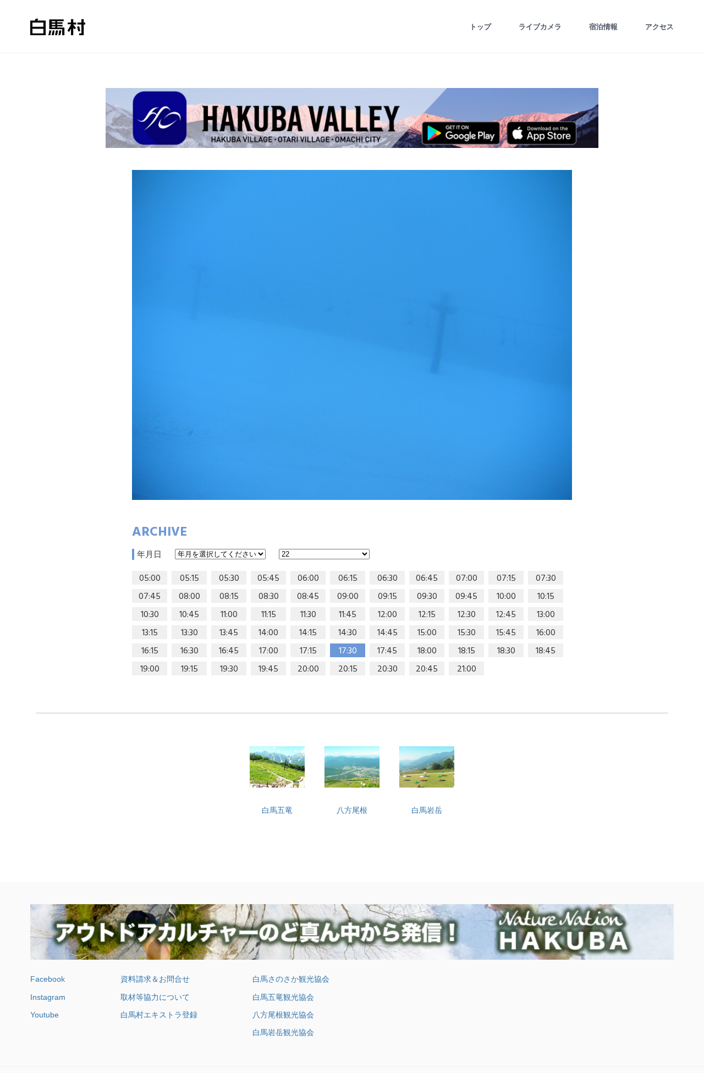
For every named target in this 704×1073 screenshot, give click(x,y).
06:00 (308, 578)
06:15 (348, 578)
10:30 (150, 615)
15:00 (427, 633)
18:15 (466, 651)
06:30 (387, 578)
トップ (480, 27)
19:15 (189, 669)
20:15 (348, 669)
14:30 (347, 633)
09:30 (427, 597)
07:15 (506, 578)
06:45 (427, 578)
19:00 (150, 669)
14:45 (387, 633)
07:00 (466, 578)
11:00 (229, 615)
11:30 (308, 615)
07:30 (546, 578)
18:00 (427, 651)
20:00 (308, 669)
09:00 (348, 597)
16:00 (546, 633)
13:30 (189, 633)
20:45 (427, 669)
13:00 (546, 615)
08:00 (189, 597)
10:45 (189, 615)
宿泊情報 (603, 27)
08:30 (268, 597)
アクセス (659, 27)
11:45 (347, 615)
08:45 (308, 597)
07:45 (150, 597)
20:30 (387, 669)
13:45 (228, 633)
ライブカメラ (540, 27)
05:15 (189, 578)
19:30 (229, 669)
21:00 (466, 669)
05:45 (268, 578)
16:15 (149, 651)
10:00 (506, 597)
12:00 (387, 615)
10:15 (545, 597)
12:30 (467, 615)
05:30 (229, 578)
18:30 (506, 651)
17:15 (308, 651)
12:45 (506, 615)
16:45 (229, 651)
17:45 (387, 651)
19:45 (268, 669)
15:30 (467, 633)
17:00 (268, 651)
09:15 (387, 597)
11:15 (268, 615)
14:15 (308, 633)
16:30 (189, 651)
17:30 (348, 651)
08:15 (229, 597)
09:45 (466, 597)
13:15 (150, 633)
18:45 (546, 651)
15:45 (506, 633)
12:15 (427, 615)
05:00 (150, 578)
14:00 (268, 633)
